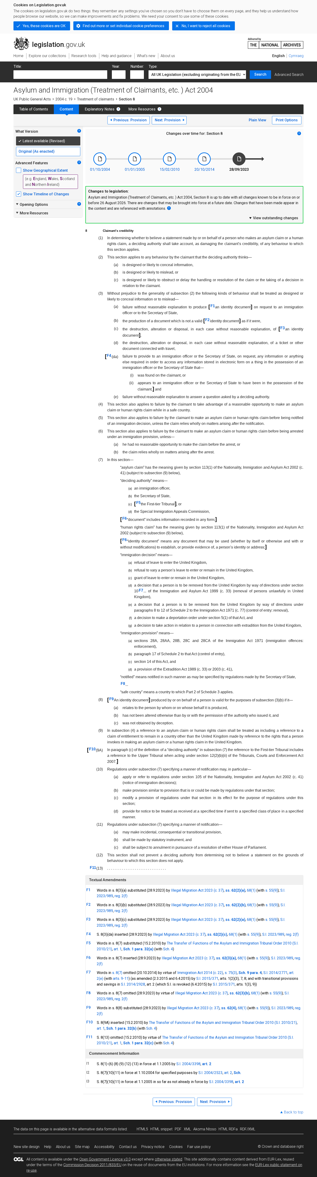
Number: (137, 66)
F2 (207, 320)
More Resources (141, 109)
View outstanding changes (273, 218)
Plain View (257, 120)
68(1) (251, 890)
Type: (153, 66)
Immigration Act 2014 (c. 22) (200, 973)
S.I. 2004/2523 (210, 1073)
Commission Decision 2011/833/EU (92, 1165)
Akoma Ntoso (204, 1129)
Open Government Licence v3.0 (105, 1159)
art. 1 (118, 949)
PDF (178, 1129)
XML (187, 1129)
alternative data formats (97, 1129)
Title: (18, 66)
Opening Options (31, 204)
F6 (124, 518)
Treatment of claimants (95, 99)
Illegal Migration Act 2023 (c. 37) (197, 890)
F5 (138, 503)
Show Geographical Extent (45, 170)
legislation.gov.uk (52, 39)
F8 (123, 684)
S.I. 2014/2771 (275, 973)
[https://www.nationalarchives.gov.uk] (276, 41)
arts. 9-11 (121, 978)
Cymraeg (296, 56)
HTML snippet (161, 1129)
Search (260, 74)
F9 (111, 699)
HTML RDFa (228, 1129)
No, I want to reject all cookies (205, 26)
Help (47, 1147)
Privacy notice (153, 1147)
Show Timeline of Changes (46, 194)
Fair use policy (199, 1147)
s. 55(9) (271, 890)
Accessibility (104, 1147)
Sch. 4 (168, 949)
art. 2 (228, 1073)
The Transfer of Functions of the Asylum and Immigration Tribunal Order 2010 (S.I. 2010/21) (223, 1022)
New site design (26, 1147)
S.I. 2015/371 (207, 978)
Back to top (293, 1112)
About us (63, 1147)
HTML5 (142, 1129)
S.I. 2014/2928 (133, 984)
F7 (141, 590)
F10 (92, 749)
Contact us (128, 1147)
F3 (282, 328)
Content (66, 109)
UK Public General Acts (32, 99)
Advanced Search (289, 74)
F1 (212, 306)
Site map (82, 1147)
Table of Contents (33, 109)
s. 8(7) (117, 973)
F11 (93, 868)
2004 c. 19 (63, 99)
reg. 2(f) (121, 896)
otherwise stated (168, 1159)
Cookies (176, 1147)
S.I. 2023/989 (273, 934)
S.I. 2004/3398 (188, 1064)
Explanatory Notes (99, 109)
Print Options (287, 120)
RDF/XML (247, 1129)
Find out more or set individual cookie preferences (123, 26)
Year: (116, 66)
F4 (109, 356)
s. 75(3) (231, 973)
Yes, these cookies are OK (44, 26)
